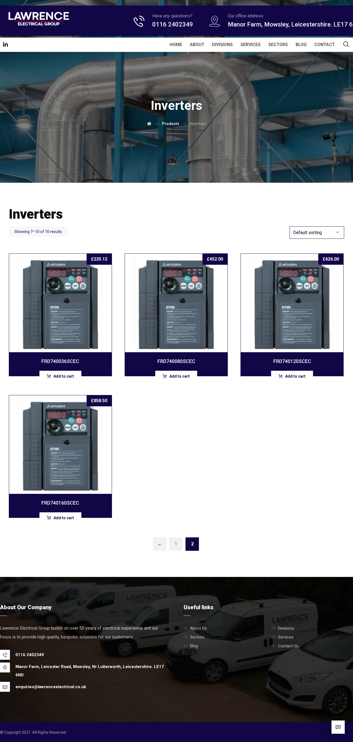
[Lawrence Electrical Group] (38, 19)
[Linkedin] (5, 44)
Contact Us (288, 645)
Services (285, 637)
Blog (194, 645)
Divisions (286, 628)
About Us (198, 628)
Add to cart (64, 376)
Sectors (197, 637)
